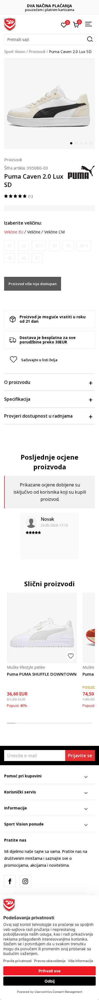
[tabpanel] (49, 103)
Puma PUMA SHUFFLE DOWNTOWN (41, 674)
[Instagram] (25, 881)
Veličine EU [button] (13, 232)
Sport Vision (14, 51)
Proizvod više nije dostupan (33, 283)
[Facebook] (9, 881)
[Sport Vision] (9, 24)
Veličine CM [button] (54, 232)
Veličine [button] (33, 232)
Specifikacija (17, 399)
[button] (49, 39)
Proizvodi (37, 51)
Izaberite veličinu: (23, 222)
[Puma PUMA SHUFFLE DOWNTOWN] (42, 628)
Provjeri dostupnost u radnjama (38, 416)
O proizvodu (17, 382)
